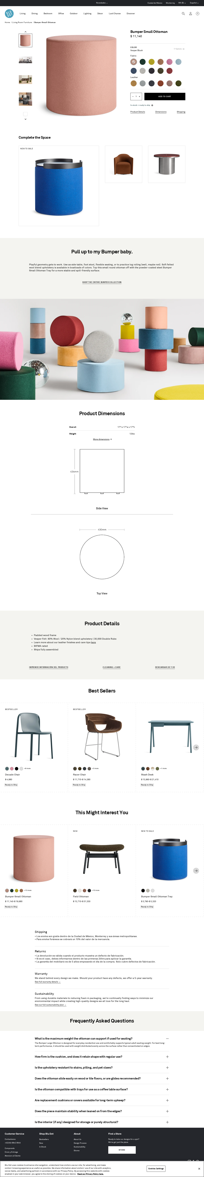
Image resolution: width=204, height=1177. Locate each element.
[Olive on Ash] (157, 769)
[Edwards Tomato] (84, 891)
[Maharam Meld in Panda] (89, 891)
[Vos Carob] (75, 891)
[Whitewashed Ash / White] (153, 769)
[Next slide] (25, 119)
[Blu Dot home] (9, 13)
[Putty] (148, 891)
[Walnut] (148, 769)
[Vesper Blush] (7, 891)
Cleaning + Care (112, 667)
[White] (21, 769)
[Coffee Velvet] (75, 769)
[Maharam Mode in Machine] (84, 769)
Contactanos (10, 1139)
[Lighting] (87, 13)
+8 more (27, 768)
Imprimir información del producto (48, 667)
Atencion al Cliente (12, 1156)
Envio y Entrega (11, 1152)
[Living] (23, 13)
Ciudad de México (155, 3)
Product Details (137, 112)
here (93, 642)
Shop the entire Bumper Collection (102, 282)
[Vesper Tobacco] (21, 891)
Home (7, 22)
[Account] (190, 13)
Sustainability (79, 1147)
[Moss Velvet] (80, 769)
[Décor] (100, 13)
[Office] (61, 13)
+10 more (95, 890)
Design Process (80, 1143)
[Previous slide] (25, 32)
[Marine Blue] (7, 769)
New (41, 1143)
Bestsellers (44, 1139)
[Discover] (131, 13)
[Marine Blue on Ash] (143, 769)
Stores (76, 1150)
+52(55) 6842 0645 (13, 1143)
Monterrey (170, 3)
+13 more (27, 890)
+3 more (95, 768)
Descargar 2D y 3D (165, 667)
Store (122, 1150)
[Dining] (35, 13)
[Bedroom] (48, 13)
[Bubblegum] (12, 769)
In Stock (42, 1147)
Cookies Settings (156, 1169)
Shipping (181, 112)
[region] (102, 1169)
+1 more (163, 768)
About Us (77, 1139)
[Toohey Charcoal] (89, 769)
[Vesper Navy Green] (12, 891)
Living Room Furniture (22, 22)
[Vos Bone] (80, 891)
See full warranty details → (48, 982)
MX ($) (182, 3)
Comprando (10, 1148)
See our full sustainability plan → (50, 1005)
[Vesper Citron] (17, 891)
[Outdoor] (74, 13)
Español (193, 3)
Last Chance (115, 13)
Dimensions (161, 112)
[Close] (199, 1168)
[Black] (17, 769)
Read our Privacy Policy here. (90, 1174)
